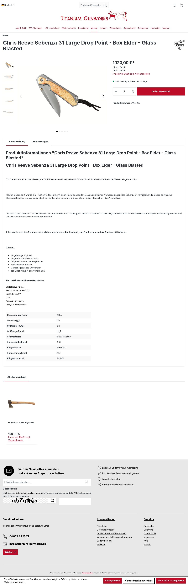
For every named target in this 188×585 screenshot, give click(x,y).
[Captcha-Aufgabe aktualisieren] (52, 500)
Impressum (149, 537)
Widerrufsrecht (104, 540)
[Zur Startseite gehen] (94, 16)
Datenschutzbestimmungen (29, 493)
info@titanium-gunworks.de (27, 543)
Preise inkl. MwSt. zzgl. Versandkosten (131, 74)
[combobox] (90, 5)
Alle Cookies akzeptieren (171, 580)
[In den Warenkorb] (22, 446)
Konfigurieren (112, 580)
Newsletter (102, 526)
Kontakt (147, 544)
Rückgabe (149, 526)
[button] (103, 96)
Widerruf (10, 552)
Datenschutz (150, 533)
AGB (76, 493)
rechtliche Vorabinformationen (111, 533)
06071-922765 (19, 536)
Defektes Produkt (105, 529)
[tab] (17, 141)
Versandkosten (87, 573)
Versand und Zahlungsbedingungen (114, 537)
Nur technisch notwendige (139, 580)
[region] (94, 418)
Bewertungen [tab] (40, 141)
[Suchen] (105, 5)
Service (149, 519)
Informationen (106, 519)
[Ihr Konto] (174, 5)
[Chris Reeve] (179, 47)
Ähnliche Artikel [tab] (16, 377)
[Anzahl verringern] (116, 91)
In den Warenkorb (161, 91)
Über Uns (148, 529)
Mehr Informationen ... (14, 582)
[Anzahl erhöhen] (133, 91)
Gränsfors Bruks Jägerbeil (21, 422)
